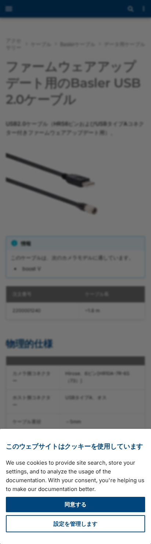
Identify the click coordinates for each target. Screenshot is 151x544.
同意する (75, 504)
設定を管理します (75, 523)
